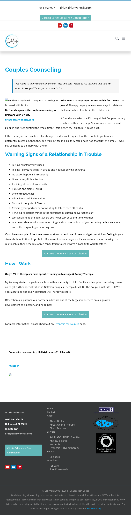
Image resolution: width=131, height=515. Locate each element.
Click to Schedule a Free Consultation (65, 18)
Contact (51, 412)
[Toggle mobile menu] (124, 38)
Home (50, 408)
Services (51, 431)
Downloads (53, 460)
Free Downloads (59, 469)
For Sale (54, 465)
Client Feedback (59, 428)
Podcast (51, 451)
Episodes (55, 456)
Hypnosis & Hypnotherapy (64, 448)
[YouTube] (7, 467)
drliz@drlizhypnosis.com (76, 8)
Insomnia (55, 444)
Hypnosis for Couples (67, 324)
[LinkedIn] (13, 467)
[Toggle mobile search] (117, 38)
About (50, 415)
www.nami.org (94, 508)
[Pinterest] (19, 467)
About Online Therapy (62, 424)
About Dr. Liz (57, 421)
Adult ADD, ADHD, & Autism (65, 437)
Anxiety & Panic (58, 440)
